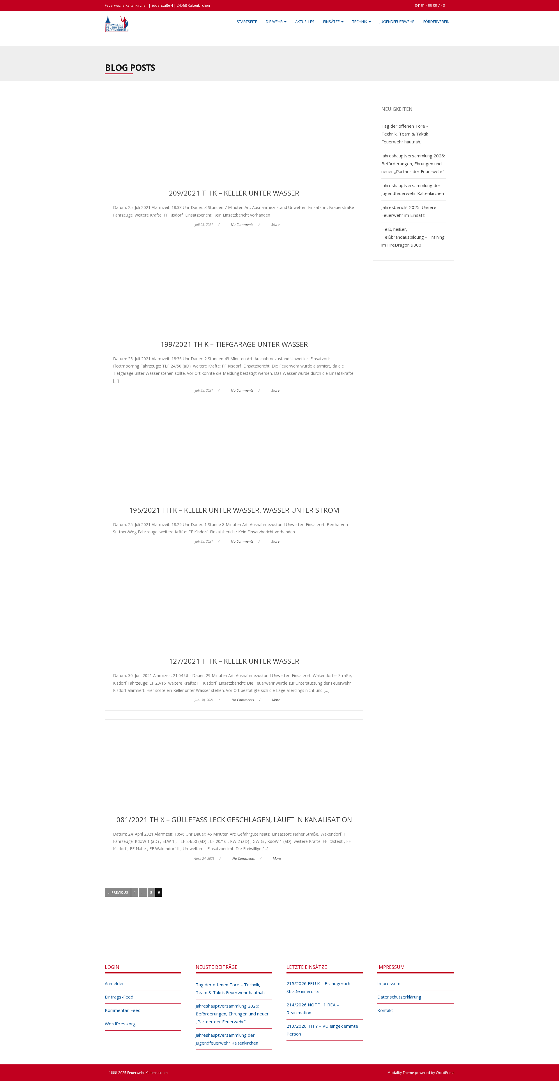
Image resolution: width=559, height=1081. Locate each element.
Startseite (247, 21)
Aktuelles (304, 21)
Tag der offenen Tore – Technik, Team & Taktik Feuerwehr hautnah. (405, 134)
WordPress (445, 1072)
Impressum (388, 983)
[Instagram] (286, 932)
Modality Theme (401, 1072)
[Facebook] (273, 932)
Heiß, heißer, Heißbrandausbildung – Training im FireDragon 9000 (413, 237)
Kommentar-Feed (123, 1010)
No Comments (242, 224)
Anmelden (115, 983)
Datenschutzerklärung (399, 997)
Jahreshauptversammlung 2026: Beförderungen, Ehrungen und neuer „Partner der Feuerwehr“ (413, 163)
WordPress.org (120, 1023)
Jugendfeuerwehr (397, 21)
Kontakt (385, 1010)
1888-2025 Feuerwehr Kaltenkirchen (138, 1072)
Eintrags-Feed (119, 997)
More (275, 224)
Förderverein (436, 21)
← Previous (117, 892)
